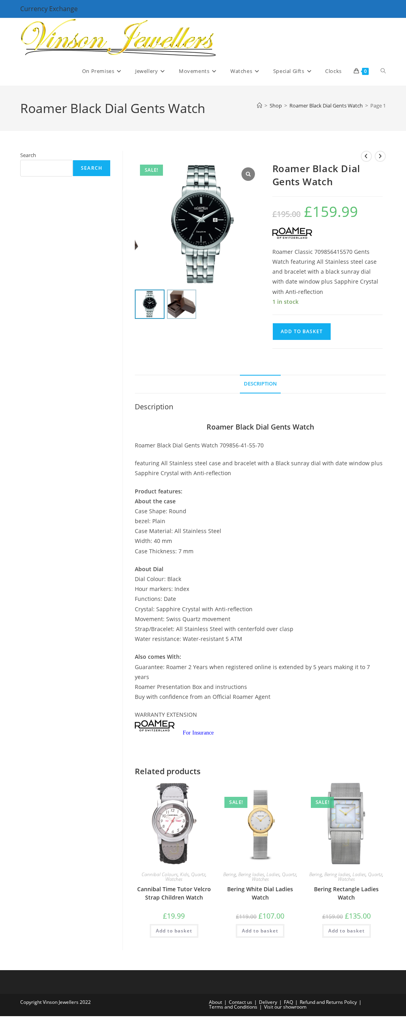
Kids (184, 874)
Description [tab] (260, 383)
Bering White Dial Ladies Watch (260, 893)
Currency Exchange (49, 8)
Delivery (268, 1002)
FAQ (288, 1002)
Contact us (240, 1002)
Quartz (198, 874)
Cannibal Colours (160, 874)
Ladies (273, 874)
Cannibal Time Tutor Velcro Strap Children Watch (174, 893)
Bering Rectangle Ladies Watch (346, 893)
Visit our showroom (285, 1006)
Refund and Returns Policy (328, 1002)
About (215, 1002)
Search (28, 155)
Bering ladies (251, 874)
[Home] (259, 105)
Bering (229, 874)
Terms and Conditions (233, 1006)
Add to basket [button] (174, 930)
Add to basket (302, 331)
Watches (173, 879)
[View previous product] (366, 156)
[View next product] (380, 156)
